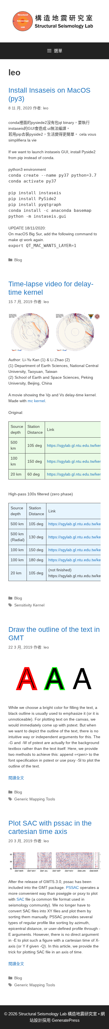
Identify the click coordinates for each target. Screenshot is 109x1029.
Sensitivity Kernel (29, 605)
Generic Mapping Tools (34, 799)
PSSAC (72, 887)
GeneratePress (66, 1020)
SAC (20, 899)
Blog (18, 260)
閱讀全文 (16, 778)
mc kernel (36, 401)
